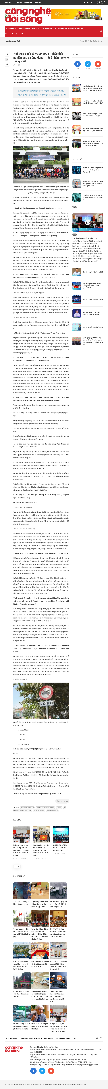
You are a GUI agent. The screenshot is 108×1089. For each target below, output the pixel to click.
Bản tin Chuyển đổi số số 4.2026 (84, 238)
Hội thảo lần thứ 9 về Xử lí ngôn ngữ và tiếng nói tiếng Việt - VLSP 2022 (41, 91)
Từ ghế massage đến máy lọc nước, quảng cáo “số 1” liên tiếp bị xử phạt (22, 933)
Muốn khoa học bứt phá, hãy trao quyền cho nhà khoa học (39, 1026)
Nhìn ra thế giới (46, 28)
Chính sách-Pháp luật (59, 28)
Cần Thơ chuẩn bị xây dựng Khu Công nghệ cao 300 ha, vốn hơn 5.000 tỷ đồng (20, 965)
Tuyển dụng (38, 2)
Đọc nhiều (76, 78)
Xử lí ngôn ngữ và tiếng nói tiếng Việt (45, 807)
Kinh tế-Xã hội (60, 1038)
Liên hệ (19, 2)
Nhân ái (68, 1038)
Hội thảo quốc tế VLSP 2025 (27, 807)
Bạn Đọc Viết (13, 1038)
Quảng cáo (28, 2)
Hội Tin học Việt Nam (39, 810)
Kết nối (75, 55)
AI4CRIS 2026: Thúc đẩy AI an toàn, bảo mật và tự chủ (60, 847)
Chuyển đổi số (35, 28)
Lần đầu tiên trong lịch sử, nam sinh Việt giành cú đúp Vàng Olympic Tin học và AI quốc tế (41, 850)
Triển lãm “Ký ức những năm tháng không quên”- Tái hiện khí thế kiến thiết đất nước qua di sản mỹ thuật (39, 934)
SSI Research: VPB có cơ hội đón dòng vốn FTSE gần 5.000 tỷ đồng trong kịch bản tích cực (39, 995)
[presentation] (15, 866)
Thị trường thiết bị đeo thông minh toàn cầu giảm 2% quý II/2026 (39, 904)
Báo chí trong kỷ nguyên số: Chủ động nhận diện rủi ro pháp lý (40, 963)
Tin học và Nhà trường (11, 34)
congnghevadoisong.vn (52, 810)
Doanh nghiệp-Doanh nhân (75, 28)
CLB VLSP (59, 807)
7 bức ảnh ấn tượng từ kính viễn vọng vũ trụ (21, 903)
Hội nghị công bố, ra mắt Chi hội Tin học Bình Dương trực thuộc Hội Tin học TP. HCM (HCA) (21, 850)
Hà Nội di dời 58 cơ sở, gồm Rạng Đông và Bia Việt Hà (21, 993)
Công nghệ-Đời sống (23, 28)
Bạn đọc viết (77, 159)
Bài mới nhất (19, 876)
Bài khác (17, 820)
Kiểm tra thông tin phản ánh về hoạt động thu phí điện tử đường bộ (21, 1026)
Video (22, 34)
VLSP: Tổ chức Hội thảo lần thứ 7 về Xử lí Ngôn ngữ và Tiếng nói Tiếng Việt (42, 95)
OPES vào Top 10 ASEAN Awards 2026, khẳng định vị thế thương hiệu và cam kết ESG (58, 965)
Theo (62, 801)
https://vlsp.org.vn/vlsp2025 (50, 794)
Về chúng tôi (9, 2)
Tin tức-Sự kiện (10, 28)
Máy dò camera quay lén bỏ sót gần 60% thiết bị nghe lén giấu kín (58, 904)
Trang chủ (83, 41)
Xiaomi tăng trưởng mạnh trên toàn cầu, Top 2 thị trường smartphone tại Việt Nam (57, 996)
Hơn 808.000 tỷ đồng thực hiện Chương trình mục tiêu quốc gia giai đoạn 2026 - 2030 (58, 933)
